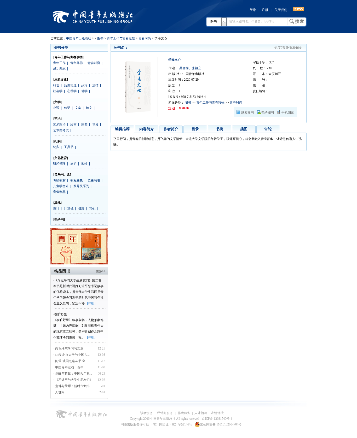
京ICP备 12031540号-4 (217, 419)
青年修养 (76, 63)
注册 (265, 10)
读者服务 (146, 413)
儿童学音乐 (61, 186)
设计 (56, 208)
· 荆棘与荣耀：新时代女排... (72, 386)
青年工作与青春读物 (121, 38)
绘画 (73, 124)
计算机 (68, 208)
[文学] (57, 102)
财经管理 (59, 163)
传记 (67, 108)
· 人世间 (59, 392)
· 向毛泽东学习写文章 (68, 348)
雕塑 (84, 124)
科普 (56, 85)
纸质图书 (247, 112)
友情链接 (217, 413)
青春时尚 (145, 38)
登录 (253, 10)
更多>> (101, 271)
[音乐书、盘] (62, 174)
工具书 (68, 147)
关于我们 (281, 10)
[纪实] (57, 141)
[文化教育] (60, 158)
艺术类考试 (61, 130)
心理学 (72, 91)
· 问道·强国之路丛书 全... (70, 361)
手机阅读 (287, 112)
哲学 (84, 91)
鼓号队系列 (81, 186)
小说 (56, 108)
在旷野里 (60, 314)
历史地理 (70, 85)
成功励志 (59, 68)
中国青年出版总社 (93, 16)
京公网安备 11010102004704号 (220, 424)
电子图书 (267, 112)
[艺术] (57, 119)
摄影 (81, 208)
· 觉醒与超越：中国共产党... (72, 373)
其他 (92, 208)
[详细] (91, 303)
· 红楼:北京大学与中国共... (71, 355)
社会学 (57, 91)
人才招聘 (200, 413)
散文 (89, 108)
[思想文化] (60, 79)
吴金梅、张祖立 (190, 68)
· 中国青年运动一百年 (68, 367)
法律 (95, 85)
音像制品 (59, 192)
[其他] (57, 203)
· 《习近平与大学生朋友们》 (73, 380)
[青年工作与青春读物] (68, 57)
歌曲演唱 (94, 180)
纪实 (56, 147)
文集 (78, 108)
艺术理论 (59, 124)
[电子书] (59, 219)
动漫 (95, 124)
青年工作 (59, 63)
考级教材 (59, 180)
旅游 (73, 163)
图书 (213, 21)
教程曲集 (76, 180)
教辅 (84, 163)
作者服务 (184, 413)
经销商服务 (165, 413)
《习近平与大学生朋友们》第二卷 (77, 280)
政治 (84, 85)
